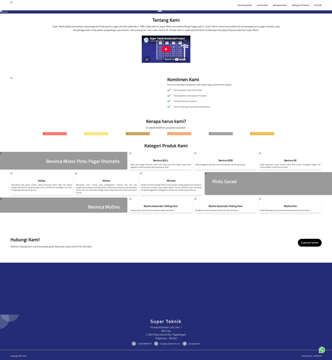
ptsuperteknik (194, 343)
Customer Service (310, 242)
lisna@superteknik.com (170, 343)
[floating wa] (322, 350)
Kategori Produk (300, 5)
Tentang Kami (244, 5)
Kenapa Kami (280, 5)
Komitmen (262, 5)
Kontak (318, 5)
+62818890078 (144, 343)
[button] (156, 11)
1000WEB (317, 355)
